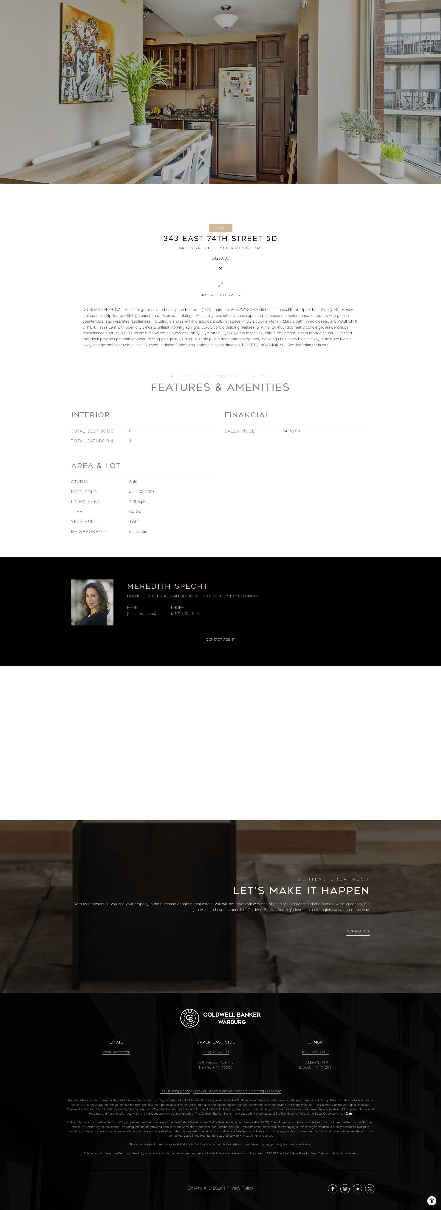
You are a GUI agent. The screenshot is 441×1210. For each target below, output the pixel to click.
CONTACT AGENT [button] (220, 640)
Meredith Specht (167, 586)
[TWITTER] (369, 1188)
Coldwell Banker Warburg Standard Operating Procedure (237, 1091)
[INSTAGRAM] (345, 1188)
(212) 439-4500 (216, 1052)
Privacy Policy (240, 1189)
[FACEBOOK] (332, 1188)
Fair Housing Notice (175, 1091)
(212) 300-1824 (185, 614)
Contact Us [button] (358, 931)
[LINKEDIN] (357, 1188)
